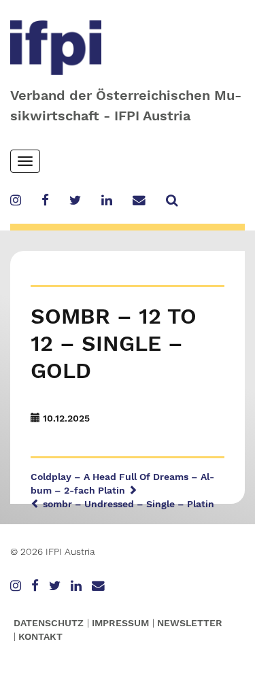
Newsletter (189, 622)
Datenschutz (49, 622)
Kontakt (40, 636)
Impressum (120, 622)
